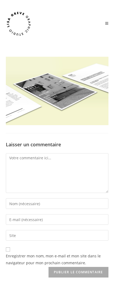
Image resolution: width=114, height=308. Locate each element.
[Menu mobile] (106, 23)
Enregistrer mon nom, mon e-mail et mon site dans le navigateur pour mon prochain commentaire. (53, 259)
